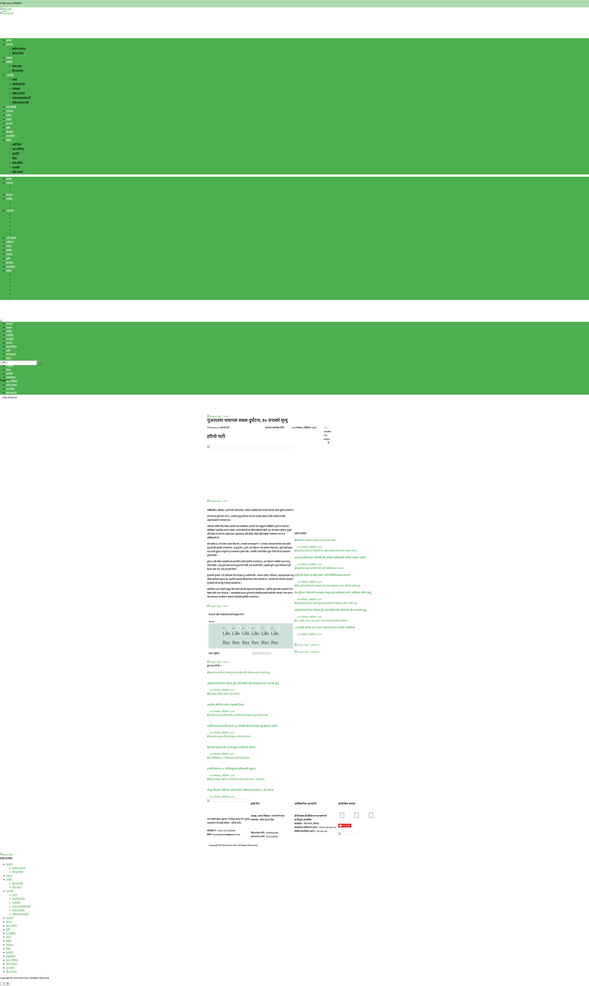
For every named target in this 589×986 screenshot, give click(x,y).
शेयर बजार (17, 66)
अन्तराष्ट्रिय (10, 136)
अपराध (9, 123)
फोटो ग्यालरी (17, 172)
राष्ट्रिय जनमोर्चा (18, 93)
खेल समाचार (11, 393)
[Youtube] (371, 815)
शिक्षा (14, 158)
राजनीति (10, 75)
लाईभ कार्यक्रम (6, 858)
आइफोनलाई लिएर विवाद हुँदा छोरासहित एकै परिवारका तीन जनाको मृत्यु (243, 683)
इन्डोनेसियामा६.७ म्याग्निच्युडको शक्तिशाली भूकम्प (231, 768)
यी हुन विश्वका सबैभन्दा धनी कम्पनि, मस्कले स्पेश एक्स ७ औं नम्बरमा (240, 790)
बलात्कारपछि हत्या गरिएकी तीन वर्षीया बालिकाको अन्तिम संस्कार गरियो (330, 557)
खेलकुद (9, 132)
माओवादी (16, 89)
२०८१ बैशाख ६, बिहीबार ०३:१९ (222, 690)
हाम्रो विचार (17, 144)
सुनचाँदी (15, 154)
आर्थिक (9, 62)
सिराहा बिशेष (17, 53)
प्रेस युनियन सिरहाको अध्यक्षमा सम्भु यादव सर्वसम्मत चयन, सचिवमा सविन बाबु (332, 592)
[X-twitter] (356, 815)
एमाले (14, 79)
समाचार (9, 44)
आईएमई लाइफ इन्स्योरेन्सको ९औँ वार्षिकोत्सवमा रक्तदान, (322, 575)
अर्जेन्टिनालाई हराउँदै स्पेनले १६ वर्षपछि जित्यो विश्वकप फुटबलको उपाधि (242, 726)
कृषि (8, 128)
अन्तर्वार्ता (16, 167)
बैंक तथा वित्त (17, 71)
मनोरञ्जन (9, 111)
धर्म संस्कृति (11, 107)
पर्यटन (9, 115)
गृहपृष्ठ (9, 40)
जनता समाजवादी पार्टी (21, 98)
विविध (9, 140)
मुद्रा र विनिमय (18, 149)
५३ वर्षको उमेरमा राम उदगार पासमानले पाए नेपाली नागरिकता (324, 627)
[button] (253, 653)
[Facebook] (342, 815)
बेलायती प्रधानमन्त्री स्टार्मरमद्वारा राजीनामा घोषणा (231, 747)
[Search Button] (39, 362)
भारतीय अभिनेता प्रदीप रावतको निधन (225, 705)
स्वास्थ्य (9, 58)
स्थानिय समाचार (19, 49)
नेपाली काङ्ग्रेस (18, 84)
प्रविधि (9, 119)
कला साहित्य (17, 163)
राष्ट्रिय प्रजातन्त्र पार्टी (20, 102)
